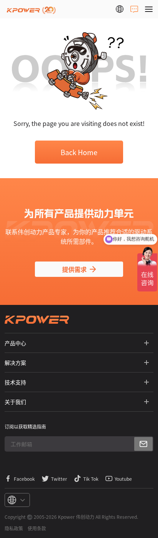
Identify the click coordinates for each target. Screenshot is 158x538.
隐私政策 (14, 528)
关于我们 (15, 402)
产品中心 (15, 343)
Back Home (79, 152)
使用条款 (37, 528)
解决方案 (15, 362)
